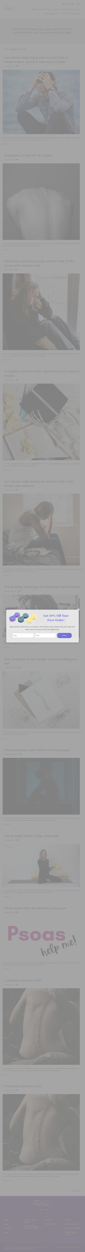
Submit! (64, 635)
